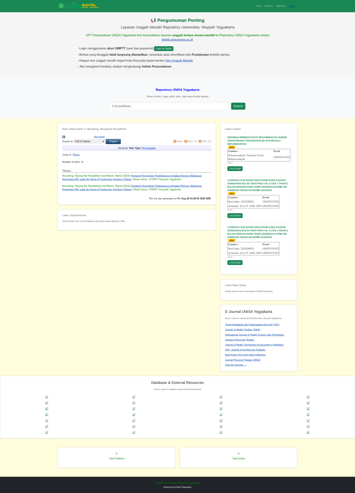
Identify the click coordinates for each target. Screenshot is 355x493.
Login (292, 6)
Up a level (99, 136)
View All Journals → (235, 365)
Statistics (281, 6)
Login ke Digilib (164, 48)
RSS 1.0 (192, 141)
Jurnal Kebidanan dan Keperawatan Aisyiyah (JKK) (252, 324)
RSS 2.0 (206, 141)
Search (238, 106)
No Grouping (149, 148)
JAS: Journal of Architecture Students (245, 349)
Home (259, 6)
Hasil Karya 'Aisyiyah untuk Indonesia (245, 354)
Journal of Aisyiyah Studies (239, 339)
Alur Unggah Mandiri (179, 60)
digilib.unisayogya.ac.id (177, 39)
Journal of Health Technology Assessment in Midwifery (254, 344)
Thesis (76, 154)
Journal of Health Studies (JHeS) (242, 329)
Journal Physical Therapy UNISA (242, 360)
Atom (179, 141)
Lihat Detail (235, 168)
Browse (269, 6)
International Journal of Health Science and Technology (254, 334)
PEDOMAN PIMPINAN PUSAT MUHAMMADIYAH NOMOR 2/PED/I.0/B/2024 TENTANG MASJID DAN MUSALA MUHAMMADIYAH (257, 140)
